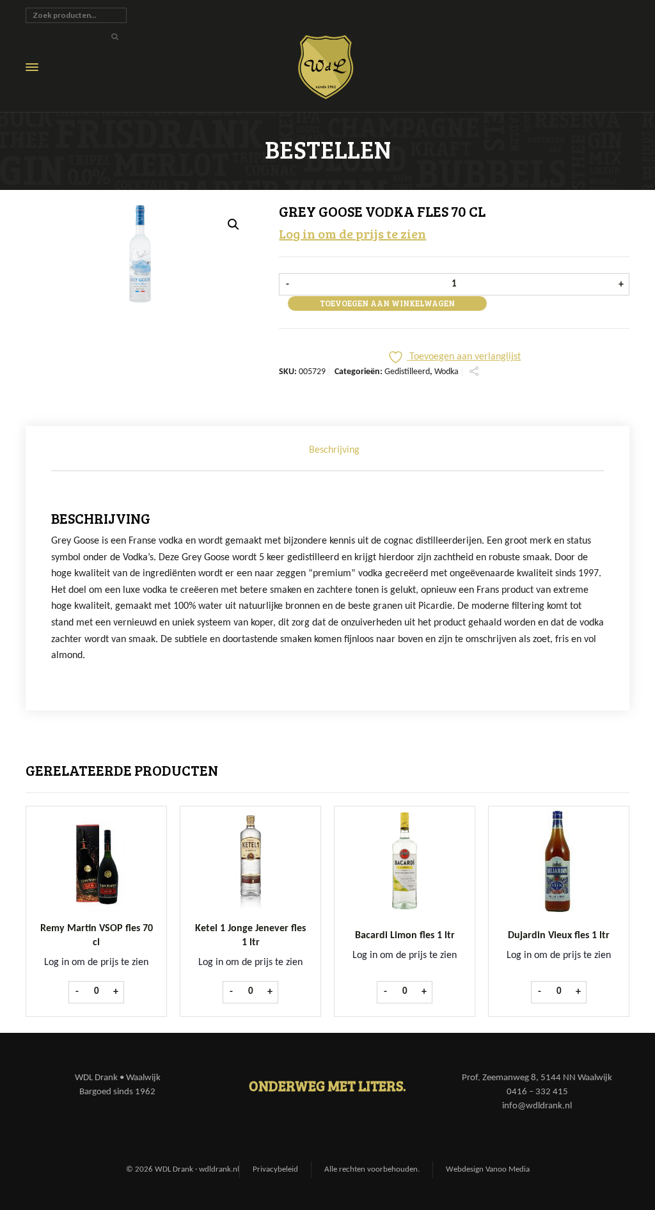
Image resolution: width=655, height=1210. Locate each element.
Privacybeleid (275, 1169)
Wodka (446, 372)
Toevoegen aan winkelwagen (387, 303)
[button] (233, 224)
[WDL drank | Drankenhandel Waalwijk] (335, 67)
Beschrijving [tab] (334, 450)
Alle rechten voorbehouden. (372, 1169)
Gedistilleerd (407, 372)
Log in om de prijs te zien (352, 233)
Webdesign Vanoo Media (488, 1169)
